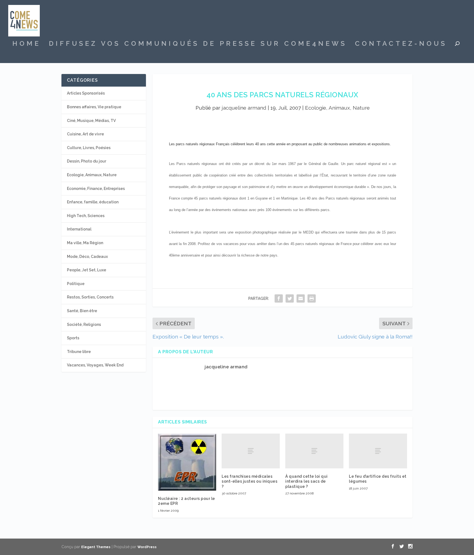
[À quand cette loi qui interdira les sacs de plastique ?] (314, 451)
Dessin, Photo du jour (86, 161)
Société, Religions (84, 324)
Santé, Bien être (82, 311)
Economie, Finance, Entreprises (96, 188)
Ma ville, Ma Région (85, 243)
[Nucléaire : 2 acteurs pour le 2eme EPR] (187, 462)
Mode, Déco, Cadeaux (87, 256)
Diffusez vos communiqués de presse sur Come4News (198, 44)
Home (26, 44)
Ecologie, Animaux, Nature (337, 108)
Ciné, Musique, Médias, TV (91, 120)
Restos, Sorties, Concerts (90, 297)
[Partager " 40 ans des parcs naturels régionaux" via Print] (311, 298)
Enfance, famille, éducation (93, 202)
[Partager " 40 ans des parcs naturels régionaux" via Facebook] (278, 298)
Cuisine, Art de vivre (85, 134)
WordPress (147, 547)
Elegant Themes (96, 547)
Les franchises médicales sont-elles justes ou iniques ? (249, 481)
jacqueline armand (244, 108)
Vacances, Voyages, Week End (95, 365)
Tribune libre (79, 351)
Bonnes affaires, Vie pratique (94, 107)
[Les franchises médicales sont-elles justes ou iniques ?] (251, 451)
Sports (73, 338)
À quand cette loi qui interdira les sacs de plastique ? (306, 481)
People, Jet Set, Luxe (86, 270)
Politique (75, 283)
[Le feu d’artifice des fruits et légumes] (378, 451)
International (79, 229)
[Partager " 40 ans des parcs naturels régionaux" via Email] (300, 298)
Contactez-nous (401, 44)
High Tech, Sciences (86, 216)
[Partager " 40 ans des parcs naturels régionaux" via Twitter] (289, 298)
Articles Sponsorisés (86, 93)
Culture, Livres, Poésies (89, 148)
